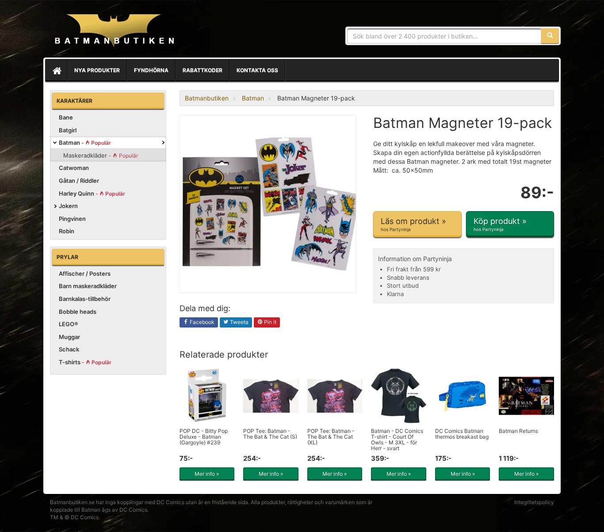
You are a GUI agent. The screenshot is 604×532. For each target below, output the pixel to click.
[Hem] (56, 70)
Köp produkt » (500, 224)
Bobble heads (77, 311)
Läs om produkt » (413, 224)
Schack (69, 349)
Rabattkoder (202, 70)
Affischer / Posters (85, 273)
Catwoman (74, 167)
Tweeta (238, 322)
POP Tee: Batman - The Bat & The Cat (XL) (331, 437)
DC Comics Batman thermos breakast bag (462, 434)
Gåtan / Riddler (79, 180)
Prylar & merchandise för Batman (114, 31)
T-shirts (85, 362)
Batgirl (67, 130)
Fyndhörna (151, 70)
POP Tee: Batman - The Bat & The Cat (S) (270, 434)
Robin (66, 231)
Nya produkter (97, 70)
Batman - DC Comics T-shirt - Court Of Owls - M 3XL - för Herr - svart (397, 440)
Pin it (269, 322)
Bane (66, 117)
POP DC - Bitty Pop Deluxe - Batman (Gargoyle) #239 (204, 437)
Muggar (69, 336)
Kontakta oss (257, 70)
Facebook (201, 322)
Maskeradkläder (100, 155)
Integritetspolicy (534, 502)
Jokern (68, 205)
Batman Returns (518, 431)
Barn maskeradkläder (88, 285)
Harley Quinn (92, 193)
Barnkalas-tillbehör (85, 298)
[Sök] (550, 35)
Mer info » (207, 473)
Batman (85, 142)
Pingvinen (72, 218)
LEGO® (68, 324)
